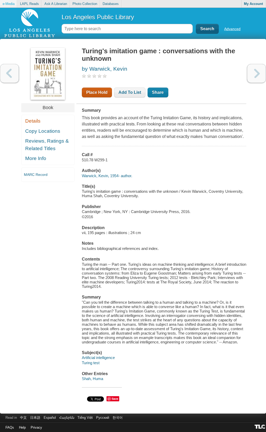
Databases (111, 4)
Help (22, 427)
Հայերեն (66, 418)
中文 (23, 418)
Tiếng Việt (85, 418)
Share (158, 92)
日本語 (35, 418)
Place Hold (97, 92)
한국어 (117, 418)
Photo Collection (84, 4)
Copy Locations (42, 131)
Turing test (90, 363)
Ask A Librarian (55, 4)
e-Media (9, 4)
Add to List (129, 92)
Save (115, 399)
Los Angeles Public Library (98, 17)
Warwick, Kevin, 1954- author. (107, 176)
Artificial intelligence (98, 357)
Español (50, 418)
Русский (102, 418)
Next (256, 73)
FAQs (9, 427)
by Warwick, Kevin (104, 69)
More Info (35, 158)
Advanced (232, 29)
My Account (253, 4)
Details (33, 121)
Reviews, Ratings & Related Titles (47, 144)
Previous (9, 73)
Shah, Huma (92, 378)
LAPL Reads (29, 4)
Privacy (36, 427)
